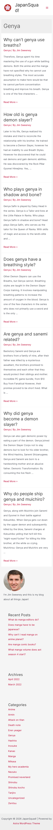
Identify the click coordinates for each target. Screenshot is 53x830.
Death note (14, 725)
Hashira (12, 740)
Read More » (11, 102)
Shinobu (12, 782)
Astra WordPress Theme (26, 823)
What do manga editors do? (23, 619)
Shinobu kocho (16, 787)
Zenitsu (12, 803)
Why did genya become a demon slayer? (21, 419)
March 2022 (14, 684)
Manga (12, 756)
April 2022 (14, 679)
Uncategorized (16, 798)
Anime (11, 709)
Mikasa (12, 761)
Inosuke (12, 745)
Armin (11, 714)
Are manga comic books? (22, 644)
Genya (7, 50)
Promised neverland (19, 777)
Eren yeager (15, 730)
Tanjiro (12, 792)
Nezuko (12, 771)
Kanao (11, 751)
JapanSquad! (27, 7)
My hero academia (18, 766)
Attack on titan (16, 719)
